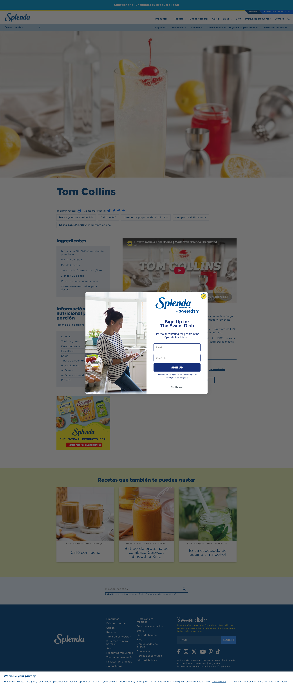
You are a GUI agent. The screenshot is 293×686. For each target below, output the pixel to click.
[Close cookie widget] (290, 674)
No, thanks (177, 387)
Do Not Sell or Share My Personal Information (261, 681)
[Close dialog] (203, 296)
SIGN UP (177, 367)
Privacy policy (182, 378)
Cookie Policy (219, 681)
